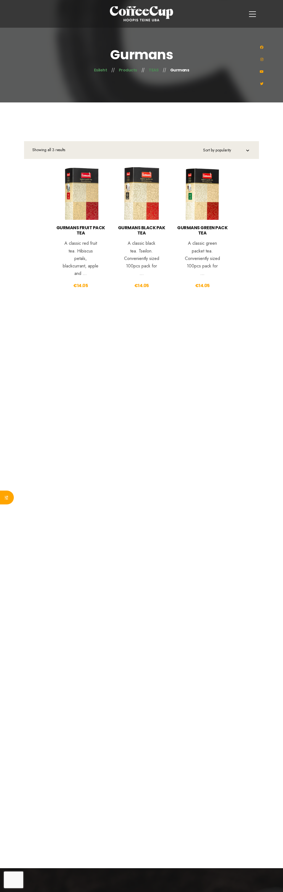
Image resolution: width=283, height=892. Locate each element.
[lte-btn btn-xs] (80, 201)
